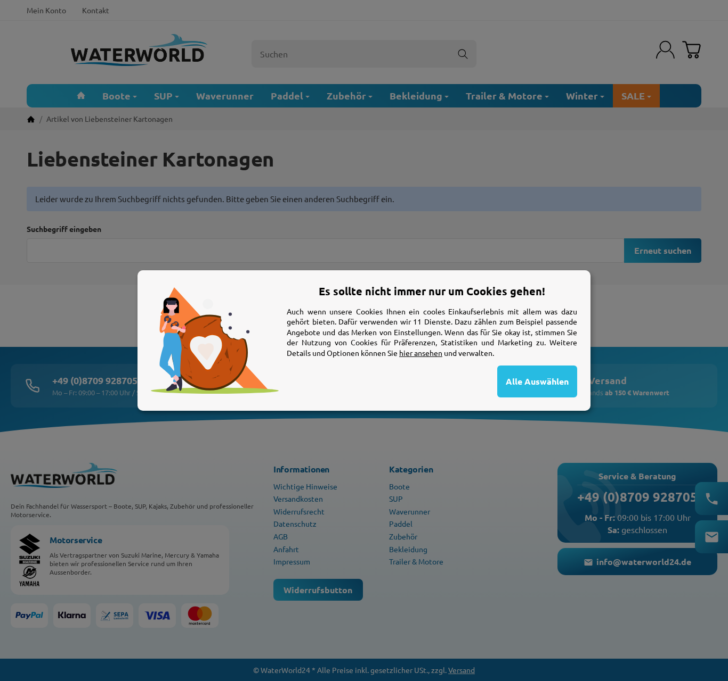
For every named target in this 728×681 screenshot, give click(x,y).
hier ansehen (420, 353)
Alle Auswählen (537, 381)
